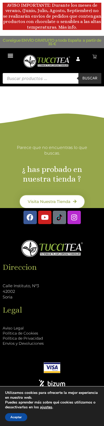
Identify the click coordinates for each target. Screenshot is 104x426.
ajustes (46, 407)
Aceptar (16, 417)
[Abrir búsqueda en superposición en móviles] (52, 78)
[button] (10, 55)
